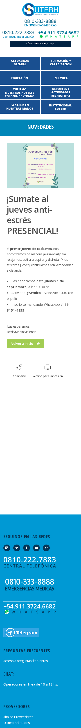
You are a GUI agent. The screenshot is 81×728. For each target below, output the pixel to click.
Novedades (40, 126)
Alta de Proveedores (18, 716)
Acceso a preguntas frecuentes (25, 660)
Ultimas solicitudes (16, 722)
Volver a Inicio (22, 343)
